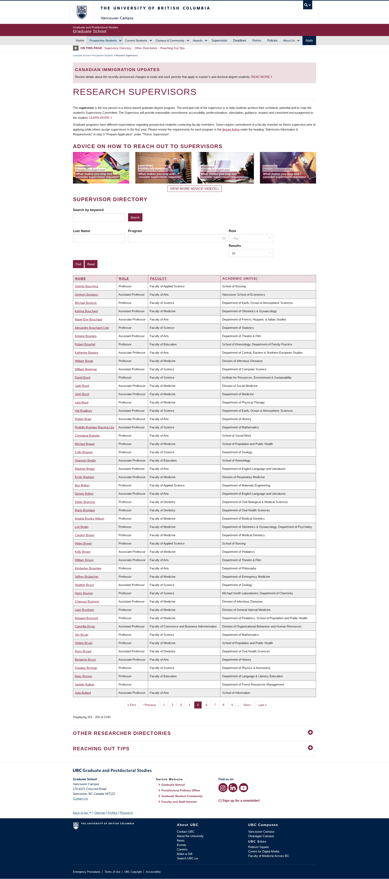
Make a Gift (184, 854)
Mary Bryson (83, 676)
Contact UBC (185, 831)
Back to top (81, 812)
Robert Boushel (85, 344)
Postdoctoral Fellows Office (180, 790)
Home (80, 40)
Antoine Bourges (86, 336)
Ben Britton (82, 485)
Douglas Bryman (86, 668)
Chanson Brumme (87, 601)
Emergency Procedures (86, 871)
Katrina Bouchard (86, 311)
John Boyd (82, 394)
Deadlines (239, 40)
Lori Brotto (81, 527)
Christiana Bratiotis (87, 435)
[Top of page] (76, 48)
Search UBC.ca (187, 858)
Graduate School (81, 55)
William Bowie (84, 361)
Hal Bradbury (83, 410)
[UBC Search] (307, 5)
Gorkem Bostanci (86, 294)
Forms (256, 40)
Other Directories (146, 48)
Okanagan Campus (261, 836)
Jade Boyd (82, 385)
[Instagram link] (223, 787)
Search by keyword (88, 210)
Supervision (219, 40)
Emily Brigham (84, 477)
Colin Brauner (84, 452)
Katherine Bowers (86, 352)
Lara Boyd (81, 402)
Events (181, 845)
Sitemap (99, 812)
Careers (182, 849)
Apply (309, 40)
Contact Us (80, 798)
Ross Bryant (83, 651)
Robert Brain (83, 419)
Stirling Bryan (83, 643)
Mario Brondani (85, 510)
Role (232, 231)
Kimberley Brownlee (88, 568)
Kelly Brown (83, 551)
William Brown (84, 560)
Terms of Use (112, 871)
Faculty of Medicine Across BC (268, 856)
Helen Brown (83, 543)
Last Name (81, 231)
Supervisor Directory (117, 48)
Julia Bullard (83, 692)
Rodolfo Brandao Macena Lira (94, 427)
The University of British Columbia (81, 12)
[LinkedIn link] (232, 787)
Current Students (136, 40)
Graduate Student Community (182, 796)
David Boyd (82, 377)
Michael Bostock (86, 303)
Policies (272, 40)
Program (135, 231)
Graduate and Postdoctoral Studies (194, 771)
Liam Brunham (84, 609)
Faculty (158, 278)
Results (235, 245)
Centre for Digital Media (263, 851)
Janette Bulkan (84, 684)
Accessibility (153, 871)
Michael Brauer (85, 444)
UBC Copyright (133, 871)
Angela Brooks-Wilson (89, 518)
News (181, 840)
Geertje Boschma (86, 286)
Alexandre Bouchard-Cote (92, 327)
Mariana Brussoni (86, 618)
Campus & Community (170, 40)
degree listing (230, 129)
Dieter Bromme (85, 502)
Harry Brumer (84, 593)
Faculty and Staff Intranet (179, 801)
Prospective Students (103, 40)
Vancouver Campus (261, 831)
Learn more (99, 117)
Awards (197, 40)
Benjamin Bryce (85, 659)
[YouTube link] (243, 787)
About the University (190, 836)
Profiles (113, 812)
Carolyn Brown (84, 535)
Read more (261, 77)
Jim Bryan (81, 634)
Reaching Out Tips (172, 48)
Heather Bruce (84, 585)
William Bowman (86, 369)
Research (126, 812)
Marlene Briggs (85, 468)
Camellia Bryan (85, 626)
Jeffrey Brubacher (86, 576)
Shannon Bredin (85, 460)
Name (80, 278)
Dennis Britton (84, 493)
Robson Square (258, 847)
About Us (289, 40)
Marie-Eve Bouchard (88, 319)
